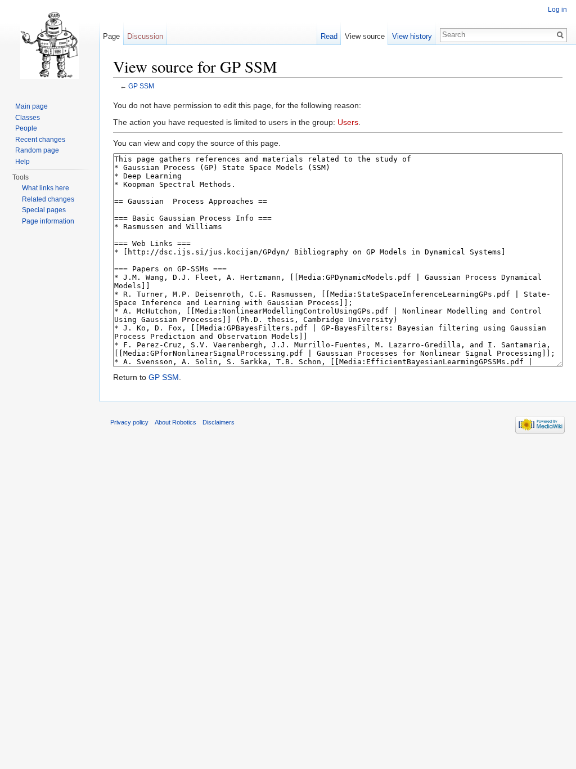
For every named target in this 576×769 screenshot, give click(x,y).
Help (22, 162)
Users (348, 122)
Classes (27, 118)
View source (365, 36)
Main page (31, 106)
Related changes (48, 199)
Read (329, 36)
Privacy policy (129, 422)
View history (412, 36)
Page (111, 36)
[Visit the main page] (49, 45)
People (26, 128)
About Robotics (175, 422)
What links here (45, 188)
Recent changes (40, 140)
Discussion (145, 36)
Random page (37, 150)
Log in (557, 10)
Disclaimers (218, 422)
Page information (48, 221)
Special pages (44, 210)
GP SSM (141, 86)
